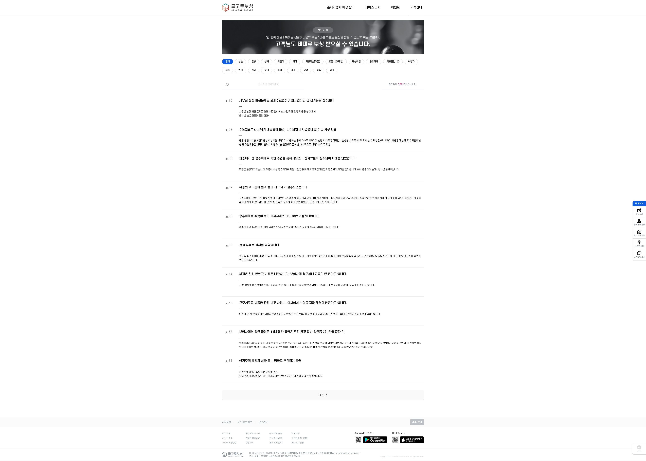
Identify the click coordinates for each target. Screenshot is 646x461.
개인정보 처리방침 (300, 438)
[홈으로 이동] (237, 8)
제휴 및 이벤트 (275, 442)
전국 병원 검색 (275, 438)
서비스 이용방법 (229, 442)
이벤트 (395, 7)
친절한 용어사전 (253, 438)
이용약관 (295, 433)
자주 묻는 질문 (245, 422)
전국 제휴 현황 (275, 433)
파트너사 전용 (298, 442)
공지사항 (226, 422)
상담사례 (250, 442)
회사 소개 (226, 433)
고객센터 (416, 7)
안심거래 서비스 (253, 433)
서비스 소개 (372, 7)
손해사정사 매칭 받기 (340, 7)
